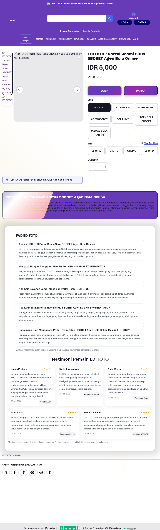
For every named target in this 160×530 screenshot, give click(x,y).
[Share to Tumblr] (50, 472)
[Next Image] (77, 89)
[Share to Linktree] (23, 472)
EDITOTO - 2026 (11, 455)
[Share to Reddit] (41, 472)
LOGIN (124, 22)
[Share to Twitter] (6, 472)
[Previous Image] (19, 89)
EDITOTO (67, 202)
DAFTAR (142, 22)
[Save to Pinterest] (32, 472)
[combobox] (76, 18)
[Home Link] (31, 18)
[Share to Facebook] (15, 472)
